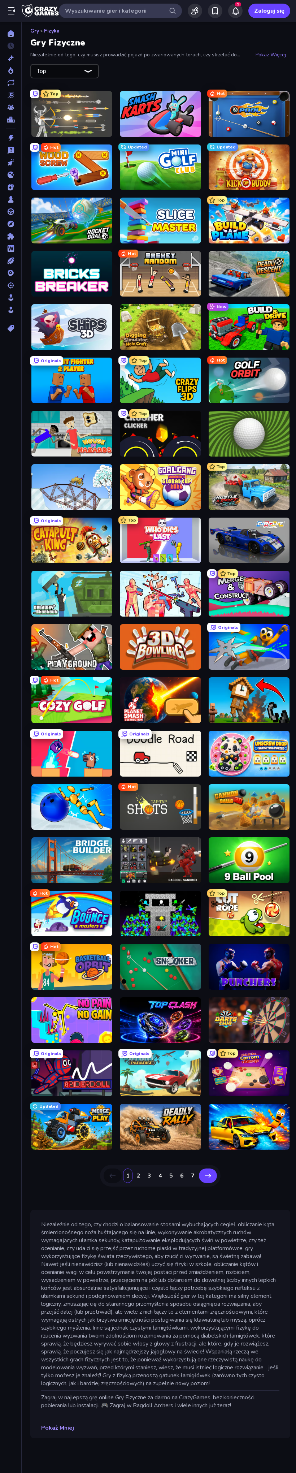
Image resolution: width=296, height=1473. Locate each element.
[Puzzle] (10, 236)
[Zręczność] (10, 310)
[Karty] (10, 187)
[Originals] (10, 95)
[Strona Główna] (10, 33)
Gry (34, 30)
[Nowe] (10, 58)
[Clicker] (10, 162)
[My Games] (215, 11)
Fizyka (52, 30)
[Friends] (195, 11)
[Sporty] (10, 261)
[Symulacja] (10, 297)
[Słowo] (10, 248)
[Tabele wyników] (10, 119)
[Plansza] (10, 199)
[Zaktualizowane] (10, 83)
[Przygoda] (10, 224)
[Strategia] (10, 273)
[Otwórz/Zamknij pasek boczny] (11, 11)
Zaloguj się (269, 11)
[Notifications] (235, 11)
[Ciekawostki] (10, 150)
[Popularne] (10, 70)
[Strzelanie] (10, 285)
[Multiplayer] (10, 107)
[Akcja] (10, 138)
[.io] (10, 175)
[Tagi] (10, 328)
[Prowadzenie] (10, 212)
